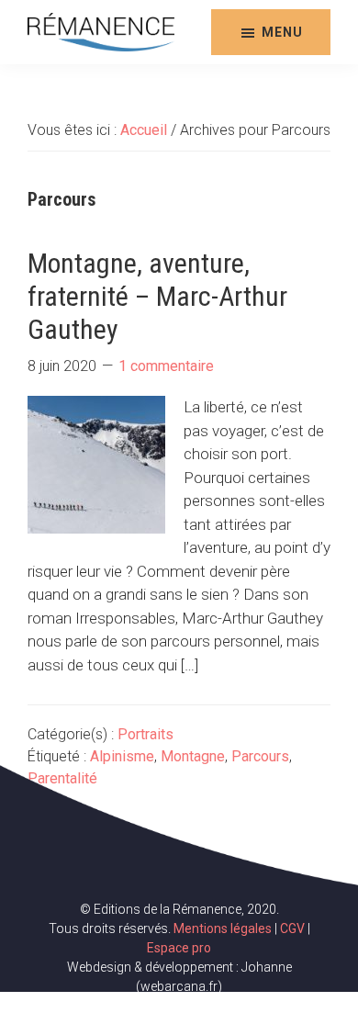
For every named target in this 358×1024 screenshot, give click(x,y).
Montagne (193, 756)
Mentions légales (222, 928)
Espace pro (179, 947)
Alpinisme (122, 756)
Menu (282, 32)
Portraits (145, 734)
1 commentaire (166, 366)
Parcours (260, 756)
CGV (292, 928)
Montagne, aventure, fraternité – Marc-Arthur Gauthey (157, 296)
